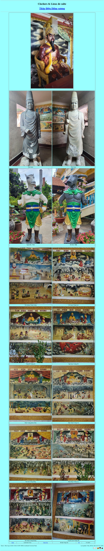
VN (79, 542)
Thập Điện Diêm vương (52, 8)
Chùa (12, 542)
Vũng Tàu (45, 542)
